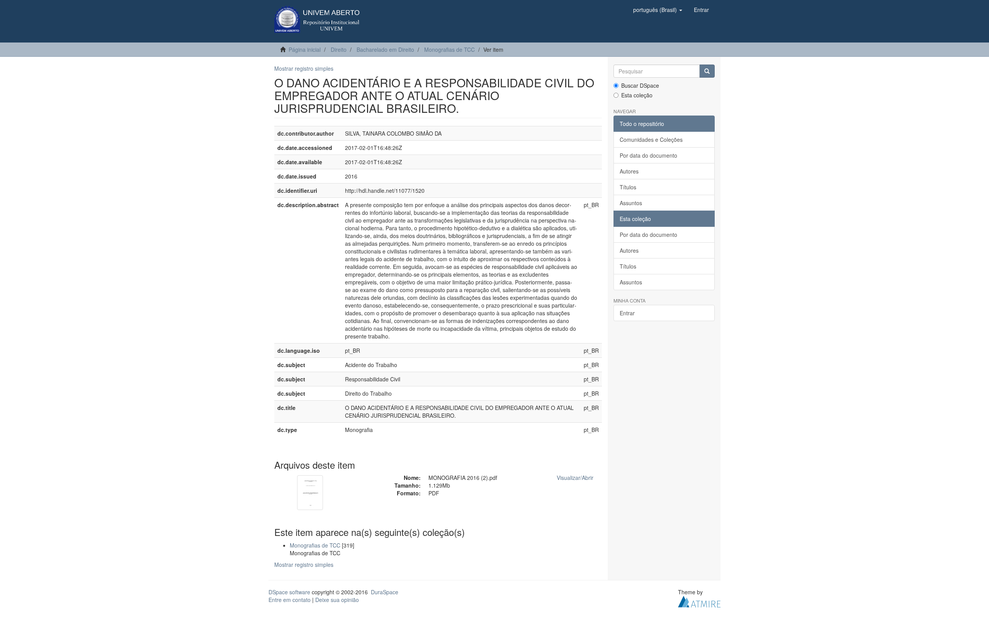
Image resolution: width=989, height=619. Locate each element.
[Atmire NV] (699, 600)
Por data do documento (648, 155)
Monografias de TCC (449, 49)
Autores (629, 171)
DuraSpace (384, 592)
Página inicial (305, 49)
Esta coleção (637, 95)
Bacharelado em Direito (385, 49)
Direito (339, 49)
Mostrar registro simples (303, 68)
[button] (657, 9)
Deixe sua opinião (337, 600)
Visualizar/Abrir (575, 477)
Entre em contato (289, 600)
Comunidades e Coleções (651, 139)
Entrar (627, 313)
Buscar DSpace (640, 85)
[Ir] (707, 71)
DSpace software (289, 592)
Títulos (628, 187)
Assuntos (631, 203)
